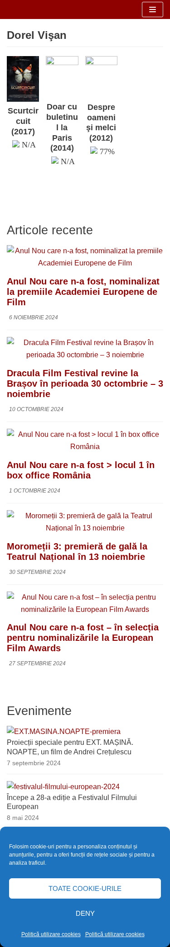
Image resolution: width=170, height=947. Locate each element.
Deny (85, 913)
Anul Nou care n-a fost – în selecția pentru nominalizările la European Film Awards (83, 637)
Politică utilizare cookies (51, 934)
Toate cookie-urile (85, 888)
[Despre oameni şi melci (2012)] (101, 62)
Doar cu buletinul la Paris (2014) (62, 127)
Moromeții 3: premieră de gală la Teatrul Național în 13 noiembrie (77, 551)
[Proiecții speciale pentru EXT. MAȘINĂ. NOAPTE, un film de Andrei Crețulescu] (64, 731)
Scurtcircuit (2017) (23, 121)
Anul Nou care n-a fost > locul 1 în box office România (81, 470)
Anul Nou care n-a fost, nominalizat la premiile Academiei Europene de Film (83, 291)
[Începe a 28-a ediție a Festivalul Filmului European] (63, 787)
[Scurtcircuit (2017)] (23, 99)
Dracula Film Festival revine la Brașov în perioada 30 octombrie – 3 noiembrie (85, 383)
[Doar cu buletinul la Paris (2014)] (62, 62)
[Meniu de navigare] (152, 9)
